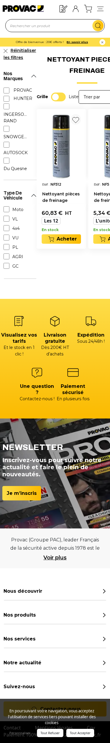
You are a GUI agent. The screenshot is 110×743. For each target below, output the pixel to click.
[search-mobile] (98, 25)
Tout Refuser (50, 733)
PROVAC (22, 90)
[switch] (58, 97)
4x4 (16, 228)
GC (15, 266)
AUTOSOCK (16, 152)
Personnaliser (20, 733)
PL (15, 247)
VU (15, 237)
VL (15, 219)
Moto (17, 209)
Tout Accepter (80, 733)
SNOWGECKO (16, 136)
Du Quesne (15, 168)
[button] (100, 8)
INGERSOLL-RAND (16, 117)
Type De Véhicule (13, 195)
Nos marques (13, 76)
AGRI (17, 256)
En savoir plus (77, 42)
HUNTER (22, 98)
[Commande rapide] (63, 8)
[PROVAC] (19, 8)
